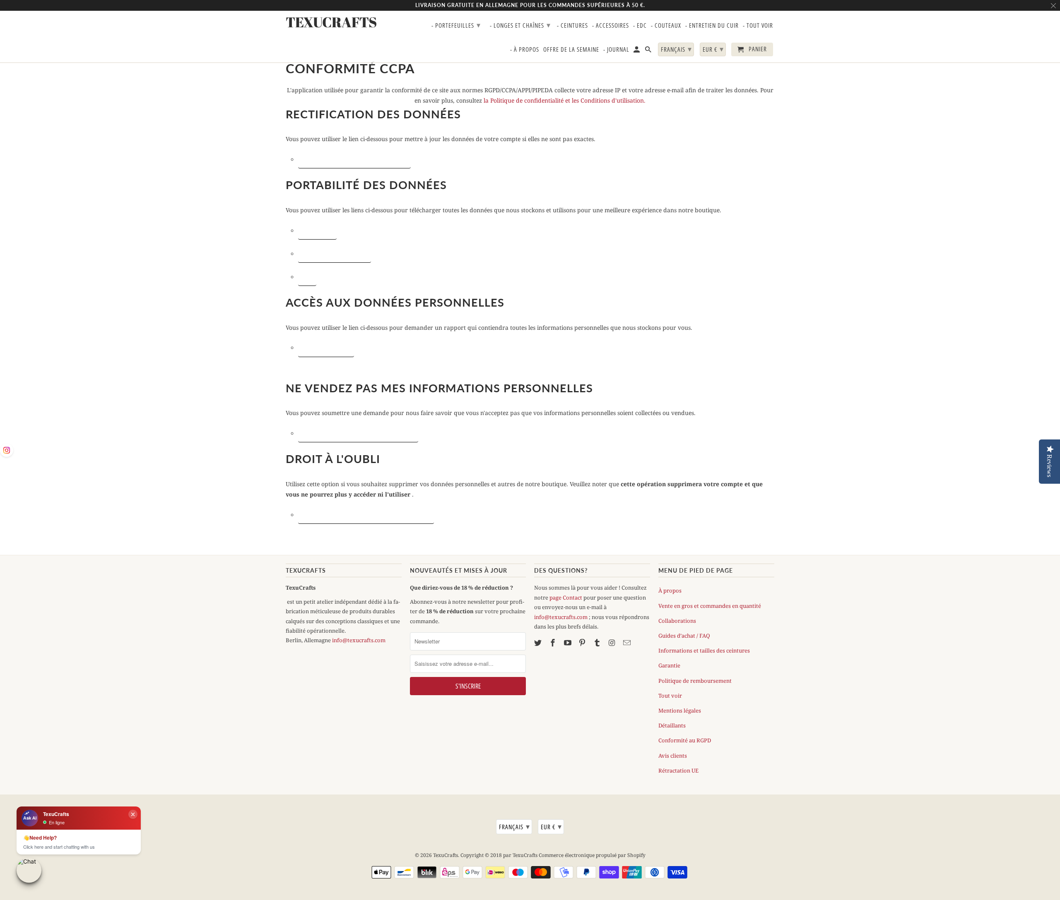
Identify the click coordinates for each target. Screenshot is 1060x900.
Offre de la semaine (571, 49)
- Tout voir (758, 25)
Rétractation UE (678, 770)
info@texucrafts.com (358, 640)
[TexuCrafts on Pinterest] (583, 643)
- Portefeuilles (456, 25)
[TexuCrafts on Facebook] (553, 643)
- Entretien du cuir (712, 25)
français (514, 826)
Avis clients (672, 755)
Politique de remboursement (695, 680)
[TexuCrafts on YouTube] (568, 643)
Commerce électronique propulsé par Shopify (592, 855)
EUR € (551, 826)
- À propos (524, 49)
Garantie (669, 665)
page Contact (565, 597)
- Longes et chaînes (520, 25)
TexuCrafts (445, 855)
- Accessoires (610, 25)
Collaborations (677, 620)
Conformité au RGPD (684, 740)
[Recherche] (649, 51)
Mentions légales (679, 710)
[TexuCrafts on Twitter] (538, 643)
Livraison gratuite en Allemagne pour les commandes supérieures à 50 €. (530, 5)
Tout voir (670, 695)
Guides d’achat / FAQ (684, 635)
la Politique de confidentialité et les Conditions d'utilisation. (565, 100)
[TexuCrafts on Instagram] (612, 643)
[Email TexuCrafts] (627, 643)
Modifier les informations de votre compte (354, 159)
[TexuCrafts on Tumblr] (597, 643)
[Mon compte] (637, 51)
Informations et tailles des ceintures (704, 650)
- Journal (616, 49)
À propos (670, 590)
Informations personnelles (334, 253)
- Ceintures (572, 25)
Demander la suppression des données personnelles (366, 514)
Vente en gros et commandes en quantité (709, 606)
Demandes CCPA (317, 230)
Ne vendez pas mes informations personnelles (358, 433)
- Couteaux (666, 25)
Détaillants (672, 725)
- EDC (640, 25)
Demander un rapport (326, 347)
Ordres (307, 276)
